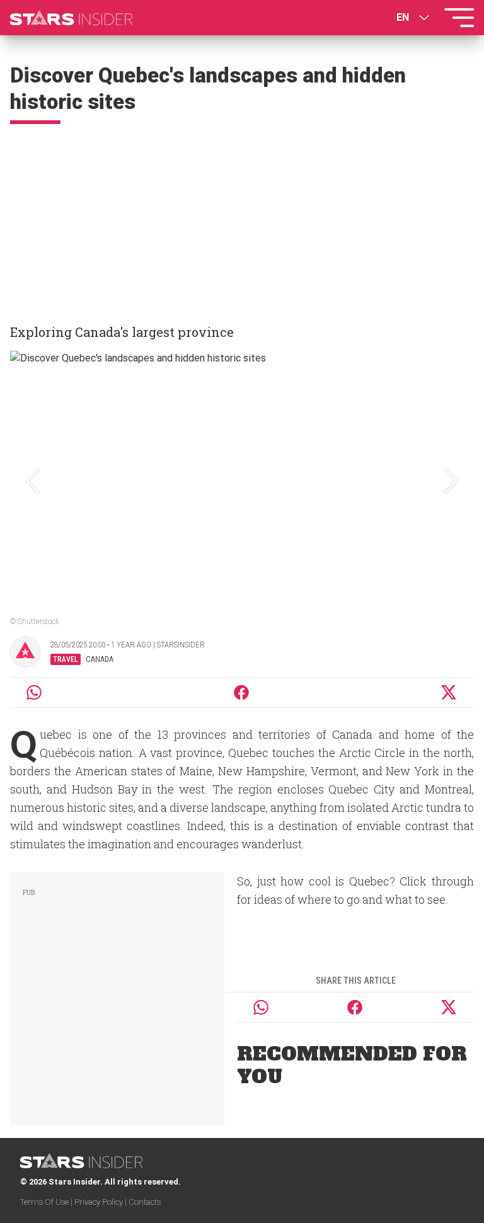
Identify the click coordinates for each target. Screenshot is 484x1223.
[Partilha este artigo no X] (449, 692)
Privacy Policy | (101, 1202)
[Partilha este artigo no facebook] (241, 692)
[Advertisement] (242, 218)
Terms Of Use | (47, 1202)
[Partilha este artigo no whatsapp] (34, 692)
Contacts (145, 1202)
